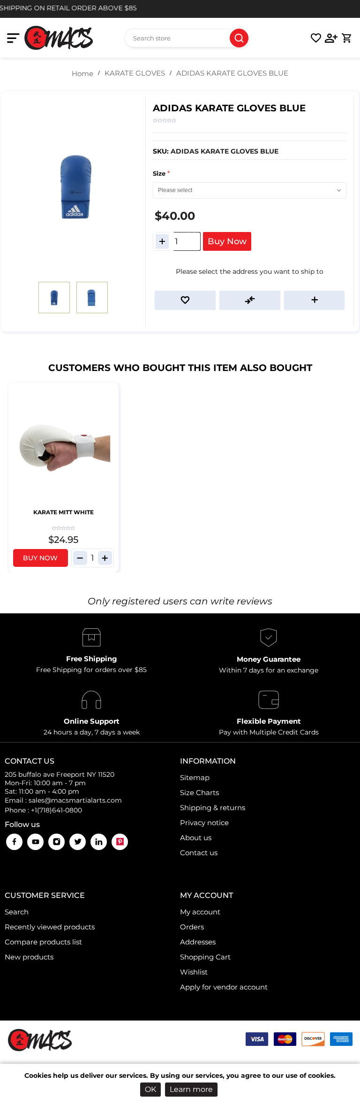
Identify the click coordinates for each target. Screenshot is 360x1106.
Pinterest (120, 842)
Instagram (56, 842)
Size (160, 173)
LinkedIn (98, 842)
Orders (192, 926)
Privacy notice (204, 822)
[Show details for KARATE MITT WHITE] (63, 446)
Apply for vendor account (224, 986)
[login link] (331, 38)
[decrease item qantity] (80, 558)
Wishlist (194, 971)
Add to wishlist (185, 300)
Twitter (77, 842)
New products (29, 956)
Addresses (198, 941)
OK (150, 1089)
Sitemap (195, 777)
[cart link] (346, 38)
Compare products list (43, 941)
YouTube (35, 842)
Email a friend (314, 300)
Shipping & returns (212, 807)
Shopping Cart (205, 956)
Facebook (14, 842)
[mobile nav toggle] (15, 38)
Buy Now (227, 241)
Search (239, 38)
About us (195, 837)
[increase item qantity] (105, 558)
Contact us (199, 852)
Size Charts (199, 792)
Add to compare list (249, 300)
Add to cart (110, 391)
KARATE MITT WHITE (63, 512)
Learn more (191, 1089)
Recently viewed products (50, 926)
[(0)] (316, 38)
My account (200, 911)
